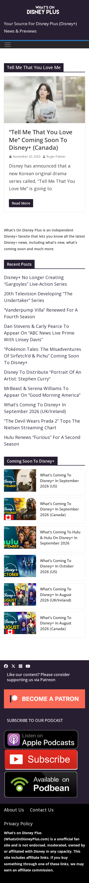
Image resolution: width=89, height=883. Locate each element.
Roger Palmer (56, 156)
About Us (14, 810)
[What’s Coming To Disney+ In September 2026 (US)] (20, 482)
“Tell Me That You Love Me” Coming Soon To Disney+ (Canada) (40, 139)
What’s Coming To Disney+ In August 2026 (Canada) (55, 623)
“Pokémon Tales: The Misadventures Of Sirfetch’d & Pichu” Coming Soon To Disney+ (42, 355)
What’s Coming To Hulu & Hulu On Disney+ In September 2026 (60, 537)
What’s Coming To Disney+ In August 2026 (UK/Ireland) (55, 594)
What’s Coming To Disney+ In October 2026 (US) (57, 566)
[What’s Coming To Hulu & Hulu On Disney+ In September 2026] (20, 539)
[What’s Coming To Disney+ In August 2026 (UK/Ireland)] (20, 596)
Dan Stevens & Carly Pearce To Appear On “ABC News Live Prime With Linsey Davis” (39, 332)
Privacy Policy (18, 824)
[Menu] (7, 44)
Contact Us (42, 810)
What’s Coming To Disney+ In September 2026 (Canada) (59, 509)
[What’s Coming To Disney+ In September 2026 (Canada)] (20, 511)
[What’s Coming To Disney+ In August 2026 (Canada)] (20, 625)
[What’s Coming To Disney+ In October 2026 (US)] (20, 568)
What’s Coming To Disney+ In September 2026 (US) (59, 480)
